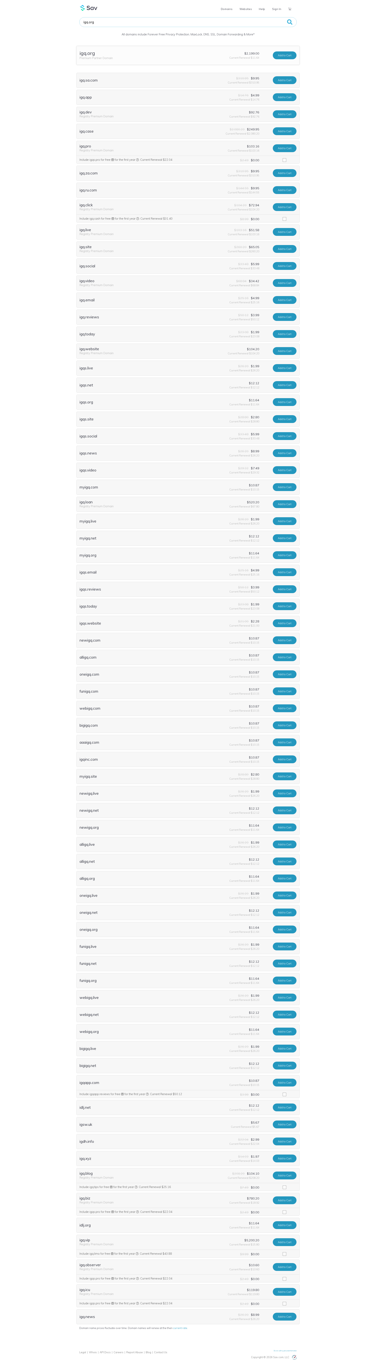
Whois (93, 1352)
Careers (118, 1352)
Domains (226, 9)
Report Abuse (134, 1352)
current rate (180, 1328)
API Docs (105, 1352)
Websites (246, 9)
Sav (88, 8)
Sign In (276, 9)
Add (284, 55)
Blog (148, 1352)
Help (262, 9)
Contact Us (160, 1352)
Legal (82, 1352)
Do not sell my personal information (285, 1351)
